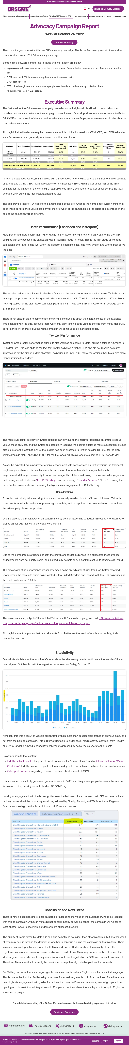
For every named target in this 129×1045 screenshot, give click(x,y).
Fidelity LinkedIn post (19, 761)
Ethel (40, 480)
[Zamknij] (125, 1040)
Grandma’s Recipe (88, 480)
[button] (80, 16)
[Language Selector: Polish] (86, 8)
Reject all (106, 1041)
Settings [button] (95, 1041)
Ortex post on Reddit (19, 771)
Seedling (51, 480)
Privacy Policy (11, 1042)
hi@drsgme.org (17, 1025)
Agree (118, 1041)
